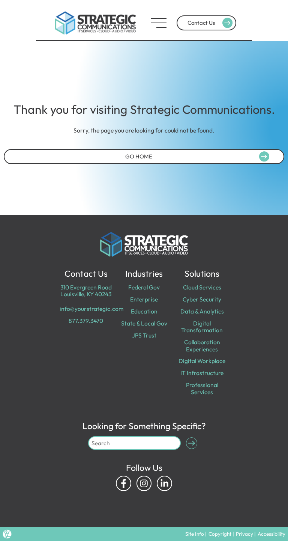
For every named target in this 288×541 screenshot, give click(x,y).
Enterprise (144, 299)
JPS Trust (144, 335)
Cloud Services (202, 287)
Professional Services (202, 388)
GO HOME (138, 156)
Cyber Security (202, 299)
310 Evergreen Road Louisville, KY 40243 (86, 290)
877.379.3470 (86, 320)
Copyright (219, 533)
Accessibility (271, 533)
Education (144, 311)
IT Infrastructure (202, 373)
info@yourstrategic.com (91, 308)
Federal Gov (144, 287)
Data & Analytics (202, 311)
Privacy (244, 533)
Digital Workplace (201, 361)
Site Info (194, 533)
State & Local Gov (144, 323)
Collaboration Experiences (202, 345)
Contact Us (201, 22)
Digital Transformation (202, 326)
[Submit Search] (192, 443)
